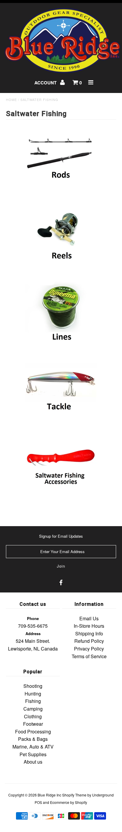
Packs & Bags (33, 738)
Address (33, 633)
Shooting (32, 685)
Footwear (33, 723)
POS (38, 802)
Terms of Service (89, 656)
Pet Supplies (33, 754)
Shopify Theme (74, 794)
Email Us (89, 618)
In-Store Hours (89, 625)
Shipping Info (89, 633)
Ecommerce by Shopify (68, 802)
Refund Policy (89, 640)
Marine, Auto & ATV (33, 746)
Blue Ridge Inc (49, 794)
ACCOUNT (46, 82)
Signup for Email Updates (61, 536)
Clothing (33, 716)
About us (33, 761)
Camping (33, 708)
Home (11, 99)
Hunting (33, 693)
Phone (33, 618)
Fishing (33, 701)
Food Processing (33, 731)
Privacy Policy (89, 648)
